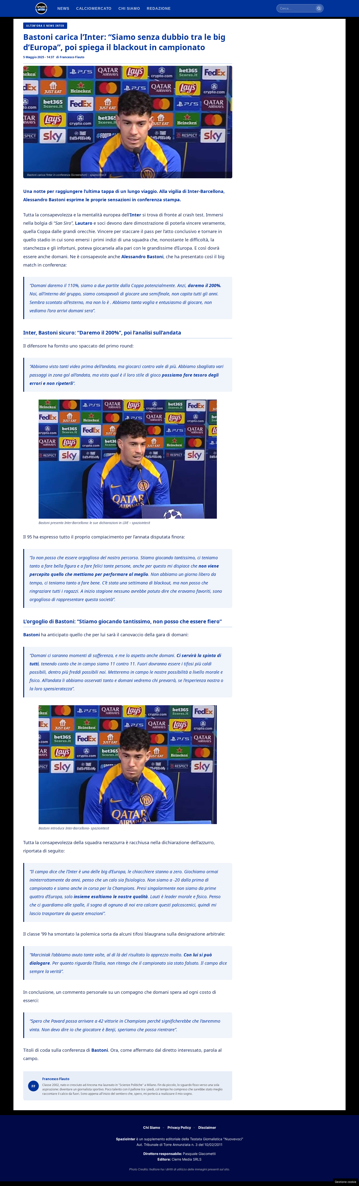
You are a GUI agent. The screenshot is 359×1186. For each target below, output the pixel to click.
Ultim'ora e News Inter (45, 25)
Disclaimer (207, 1127)
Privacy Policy (179, 1127)
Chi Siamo (151, 1127)
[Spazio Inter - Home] (41, 8)
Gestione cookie (345, 1182)
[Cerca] (319, 8)
